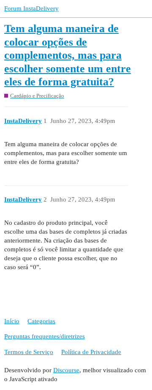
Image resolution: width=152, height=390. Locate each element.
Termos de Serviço (28, 352)
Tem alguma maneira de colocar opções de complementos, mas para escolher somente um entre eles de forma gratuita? (67, 55)
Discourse (66, 370)
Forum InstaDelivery (31, 8)
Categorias (41, 321)
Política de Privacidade (91, 352)
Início (11, 321)
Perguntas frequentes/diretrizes (44, 336)
